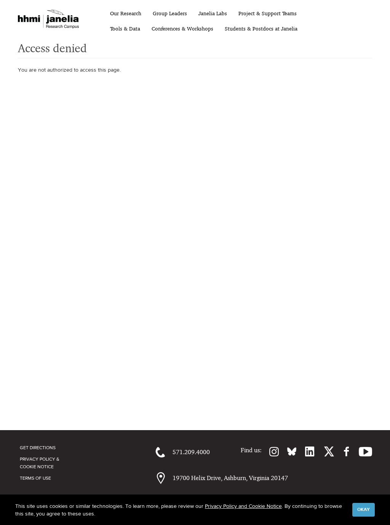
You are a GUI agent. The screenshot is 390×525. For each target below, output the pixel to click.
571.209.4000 (191, 452)
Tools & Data (125, 29)
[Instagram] (270, 451)
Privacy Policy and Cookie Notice (243, 506)
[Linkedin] (306, 451)
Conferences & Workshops (182, 29)
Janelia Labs (212, 13)
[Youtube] (361, 451)
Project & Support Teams (267, 13)
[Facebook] (342, 451)
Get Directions (38, 447)
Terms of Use (35, 478)
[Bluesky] (288, 451)
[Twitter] (324, 451)
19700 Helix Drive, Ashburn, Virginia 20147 (230, 478)
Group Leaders (170, 13)
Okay (363, 509)
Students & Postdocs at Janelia (261, 29)
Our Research (125, 13)
